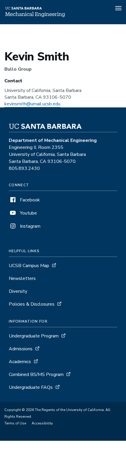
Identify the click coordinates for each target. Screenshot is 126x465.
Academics (20, 361)
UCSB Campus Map (29, 265)
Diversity (18, 291)
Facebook (29, 200)
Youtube (28, 213)
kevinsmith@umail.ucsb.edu (32, 104)
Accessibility (42, 423)
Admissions (21, 349)
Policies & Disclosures (32, 304)
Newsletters (22, 278)
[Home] (35, 16)
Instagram (29, 226)
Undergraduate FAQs (31, 387)
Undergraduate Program (34, 336)
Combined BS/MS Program (36, 374)
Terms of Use (15, 423)
